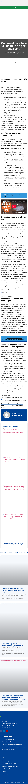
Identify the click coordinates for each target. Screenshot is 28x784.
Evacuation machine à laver (9, 741)
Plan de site (5, 774)
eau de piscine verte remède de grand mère (13, 747)
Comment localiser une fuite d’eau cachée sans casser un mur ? (13, 590)
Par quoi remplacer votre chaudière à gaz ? (12, 404)
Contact (4, 771)
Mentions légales (6, 768)
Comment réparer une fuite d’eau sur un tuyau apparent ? (13, 645)
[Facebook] (1, 731)
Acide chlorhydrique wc (8, 739)
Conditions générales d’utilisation (10, 766)
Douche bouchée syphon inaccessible (12, 744)
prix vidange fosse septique (9, 749)
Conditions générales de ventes (10, 761)
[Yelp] (7, 731)
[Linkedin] (4, 731)
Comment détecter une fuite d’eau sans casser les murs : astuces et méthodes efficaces (14, 697)
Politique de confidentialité (9, 763)
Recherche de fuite (15, 54)
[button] (24, 3)
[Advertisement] (14, 24)
